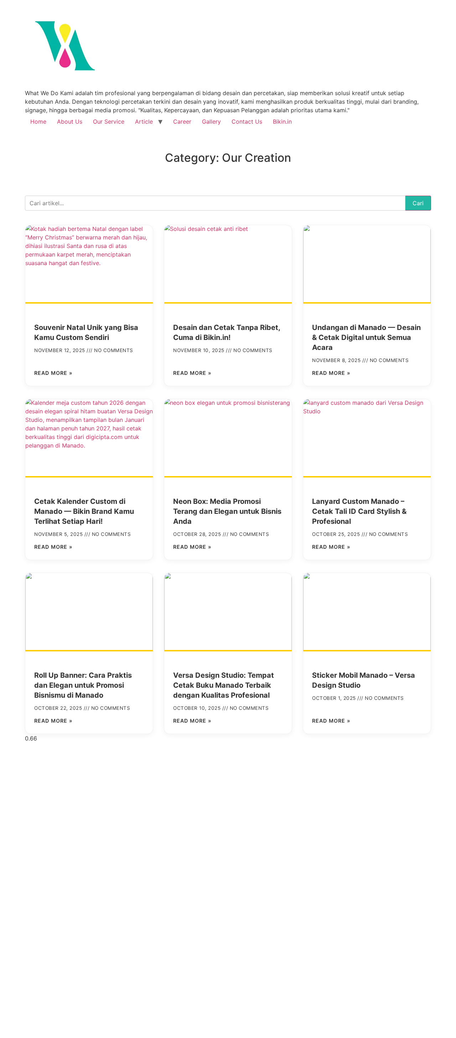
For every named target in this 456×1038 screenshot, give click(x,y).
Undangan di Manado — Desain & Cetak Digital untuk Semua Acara (366, 337)
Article (144, 121)
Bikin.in (282, 121)
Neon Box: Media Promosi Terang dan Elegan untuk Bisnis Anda (227, 511)
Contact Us (247, 121)
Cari (418, 203)
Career (182, 121)
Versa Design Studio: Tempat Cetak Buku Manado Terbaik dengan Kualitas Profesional (223, 685)
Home (38, 121)
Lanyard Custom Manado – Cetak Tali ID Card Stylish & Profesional (359, 511)
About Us (69, 121)
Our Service (108, 121)
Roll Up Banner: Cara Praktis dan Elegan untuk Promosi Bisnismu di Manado (83, 685)
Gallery (211, 121)
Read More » (53, 373)
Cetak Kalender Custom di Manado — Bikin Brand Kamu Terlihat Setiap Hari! (84, 511)
